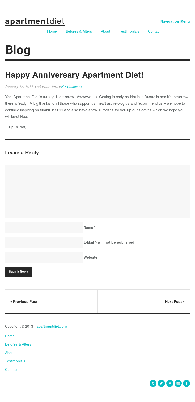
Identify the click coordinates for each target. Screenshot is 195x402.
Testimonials (129, 31)
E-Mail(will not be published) (110, 242)
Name (89, 227)
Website (91, 257)
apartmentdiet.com (52, 326)
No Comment (71, 86)
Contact (154, 31)
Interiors (51, 86)
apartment (35, 20)
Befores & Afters (79, 31)
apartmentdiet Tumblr (153, 383)
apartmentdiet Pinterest (169, 383)
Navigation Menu (175, 21)
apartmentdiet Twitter (161, 383)
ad (39, 86)
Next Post (175, 301)
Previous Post (23, 301)
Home (52, 31)
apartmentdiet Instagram (178, 383)
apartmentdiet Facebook (186, 383)
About (105, 31)
